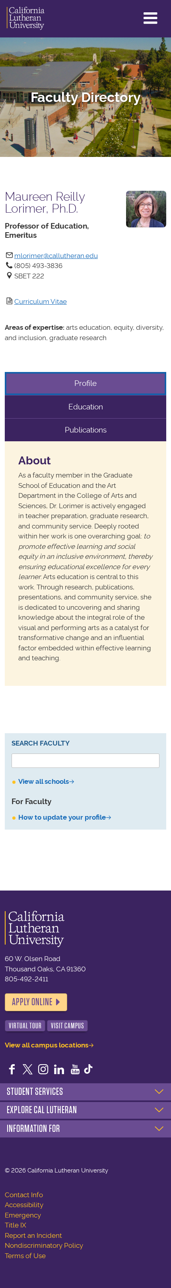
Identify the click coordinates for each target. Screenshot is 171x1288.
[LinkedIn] (59, 1070)
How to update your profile (62, 817)
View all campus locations (46, 1045)
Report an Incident (33, 1235)
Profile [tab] (85, 383)
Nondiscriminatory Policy (44, 1245)
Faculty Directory (86, 97)
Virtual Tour (25, 1026)
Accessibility (24, 1205)
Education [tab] (85, 406)
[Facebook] (12, 1070)
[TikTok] (88, 1070)
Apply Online (32, 1002)
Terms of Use (25, 1256)
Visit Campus (67, 1026)
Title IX (15, 1225)
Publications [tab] (86, 430)
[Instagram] (43, 1070)
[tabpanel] (85, 563)
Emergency (23, 1215)
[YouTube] (75, 1070)
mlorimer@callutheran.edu (56, 256)
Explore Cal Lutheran (42, 1110)
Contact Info (24, 1195)
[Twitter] (28, 1070)
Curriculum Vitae (40, 301)
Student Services (35, 1091)
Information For (33, 1128)
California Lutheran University (26, 19)
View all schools (43, 781)
